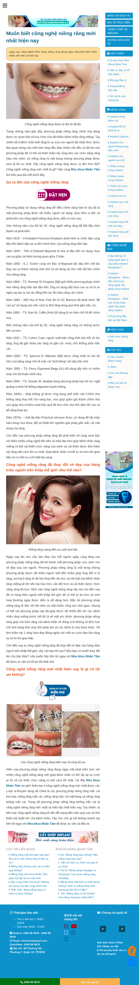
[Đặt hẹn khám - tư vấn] (53, 195)
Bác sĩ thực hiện (118, 22)
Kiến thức (117, 329)
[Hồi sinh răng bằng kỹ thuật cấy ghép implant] (53, 837)
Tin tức (115, 349)
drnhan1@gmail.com (34, 940)
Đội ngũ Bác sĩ (118, 80)
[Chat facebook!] (132, 964)
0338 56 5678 (32, 944)
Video (113, 366)
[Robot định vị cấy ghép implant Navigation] (119, 479)
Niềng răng (117, 109)
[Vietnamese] (134, 5)
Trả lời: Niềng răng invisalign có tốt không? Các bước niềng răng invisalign (77, 874)
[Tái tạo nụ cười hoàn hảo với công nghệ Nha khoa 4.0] (53, 21)
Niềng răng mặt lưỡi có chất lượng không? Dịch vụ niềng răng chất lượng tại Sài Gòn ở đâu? (79, 885)
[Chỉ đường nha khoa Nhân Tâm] (30, 966)
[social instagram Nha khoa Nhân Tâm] (74, 933)
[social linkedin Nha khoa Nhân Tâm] (67, 940)
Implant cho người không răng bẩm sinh (118, 146)
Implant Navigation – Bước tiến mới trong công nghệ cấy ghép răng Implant (118, 281)
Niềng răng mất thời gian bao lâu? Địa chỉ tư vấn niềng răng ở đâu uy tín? (29, 858)
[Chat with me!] (132, 953)
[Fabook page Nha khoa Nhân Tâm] (67, 927)
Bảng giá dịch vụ (118, 15)
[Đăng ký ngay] (53, 690)
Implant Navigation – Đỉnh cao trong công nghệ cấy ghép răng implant (118, 302)
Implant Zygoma (119, 136)
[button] (5, 6)
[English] (129, 5)
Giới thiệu (116, 53)
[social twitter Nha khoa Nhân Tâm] (67, 933)
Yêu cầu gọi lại (90, 982)
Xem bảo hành (106, 942)
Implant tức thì (118, 195)
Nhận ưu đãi (110, 946)
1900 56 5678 (31, 933)
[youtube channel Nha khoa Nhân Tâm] (74, 927)
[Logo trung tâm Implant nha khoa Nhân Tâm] (67, 9)
